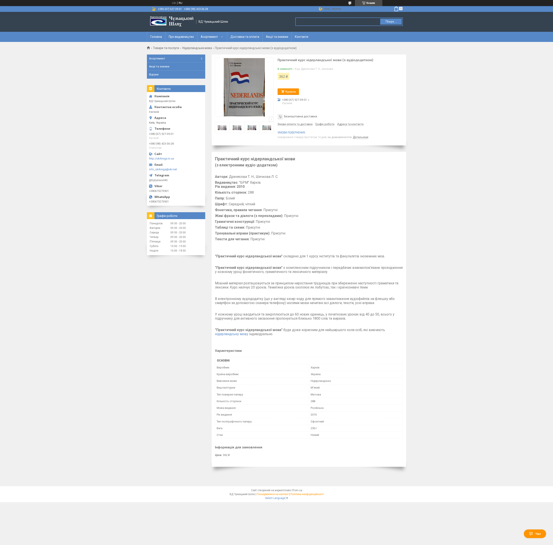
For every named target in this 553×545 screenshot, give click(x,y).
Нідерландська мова (197, 48)
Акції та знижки (277, 36)
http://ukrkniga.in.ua (161, 158)
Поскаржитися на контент (273, 494)
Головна (156, 36)
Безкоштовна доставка (300, 116)
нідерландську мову (231, 334)
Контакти (301, 36)
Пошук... (391, 21)
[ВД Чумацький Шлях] (171, 21)
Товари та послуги (166, 48)
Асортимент (209, 36)
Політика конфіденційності (307, 494)
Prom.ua (297, 490)
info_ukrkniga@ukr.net (163, 169)
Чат (538, 533)
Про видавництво (181, 36)
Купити (290, 91)
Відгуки (154, 74)
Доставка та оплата (244, 36)
